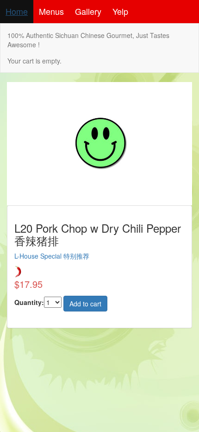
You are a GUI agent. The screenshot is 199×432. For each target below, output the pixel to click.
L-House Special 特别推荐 (51, 255)
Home (17, 11)
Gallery (88, 11)
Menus (51, 11)
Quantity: (29, 302)
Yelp (120, 11)
